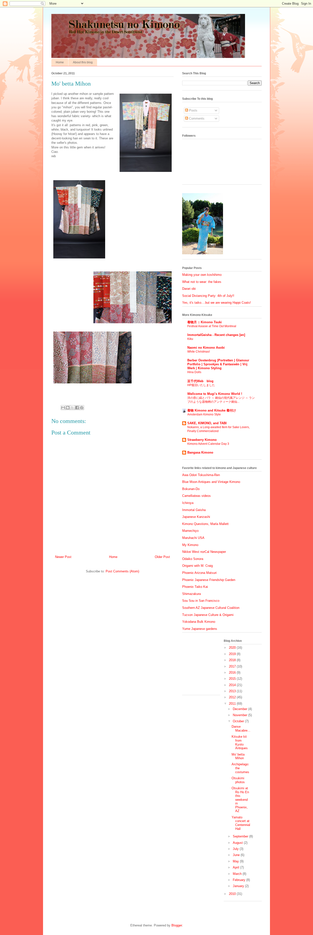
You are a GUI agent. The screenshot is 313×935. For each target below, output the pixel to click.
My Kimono (190, 545)
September (241, 836)
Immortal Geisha (194, 510)
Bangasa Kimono (200, 452)
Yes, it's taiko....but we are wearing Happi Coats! (216, 302)
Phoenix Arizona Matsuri (199, 573)
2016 (233, 672)
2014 (233, 685)
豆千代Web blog (200, 381)
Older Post (162, 557)
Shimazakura (191, 594)
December (240, 709)
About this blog (83, 62)
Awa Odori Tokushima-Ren (201, 475)
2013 (233, 691)
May (236, 861)
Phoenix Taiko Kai (195, 587)
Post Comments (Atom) (122, 571)
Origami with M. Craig (197, 566)
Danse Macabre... (241, 728)
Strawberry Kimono (202, 440)
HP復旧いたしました (201, 385)
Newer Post (63, 557)
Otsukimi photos (238, 780)
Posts (192, 110)
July (236, 849)
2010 (233, 894)
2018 (233, 660)
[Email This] (63, 407)
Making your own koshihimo (202, 275)
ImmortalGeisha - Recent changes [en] (216, 335)
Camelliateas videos (196, 496)
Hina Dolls (194, 372)
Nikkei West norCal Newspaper (204, 552)
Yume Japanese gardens (199, 629)
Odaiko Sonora (192, 559)
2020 (233, 647)
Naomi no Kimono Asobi (206, 347)
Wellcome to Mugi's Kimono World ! (214, 394)
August (238, 843)
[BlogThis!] (67, 407)
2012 (233, 697)
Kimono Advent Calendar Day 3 (208, 443)
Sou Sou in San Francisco (200, 600)
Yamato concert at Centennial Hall (241, 823)
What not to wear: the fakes (201, 282)
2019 (233, 654)
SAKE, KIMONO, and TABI (207, 423)
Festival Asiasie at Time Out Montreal (211, 326)
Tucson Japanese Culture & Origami (208, 615)
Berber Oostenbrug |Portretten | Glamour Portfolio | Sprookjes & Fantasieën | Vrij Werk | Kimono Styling (218, 364)
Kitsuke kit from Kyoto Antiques (240, 742)
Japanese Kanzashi (196, 517)
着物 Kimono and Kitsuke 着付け (211, 410)
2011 (233, 703)
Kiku (190, 339)
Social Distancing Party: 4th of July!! (208, 296)
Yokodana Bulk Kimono (198, 621)
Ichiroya (187, 503)
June (237, 855)
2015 (233, 678)
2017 (233, 666)
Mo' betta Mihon (238, 756)
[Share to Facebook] (77, 407)
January (239, 886)
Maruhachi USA (193, 538)
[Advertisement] (206, 665)
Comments (196, 118)
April (236, 867)
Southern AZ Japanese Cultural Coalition (210, 608)
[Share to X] (72, 407)
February (239, 880)
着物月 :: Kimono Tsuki (204, 322)
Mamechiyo (190, 531)
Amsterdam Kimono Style (204, 414)
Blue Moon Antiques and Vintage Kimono (211, 482)
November (240, 715)
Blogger (176, 925)
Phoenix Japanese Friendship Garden (208, 580)
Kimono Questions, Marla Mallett (205, 524)
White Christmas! (198, 351)
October (239, 721)
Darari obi (189, 288)
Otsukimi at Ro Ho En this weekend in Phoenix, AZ (240, 799)
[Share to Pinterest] (81, 407)
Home (60, 62)
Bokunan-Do (191, 489)
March (238, 874)
